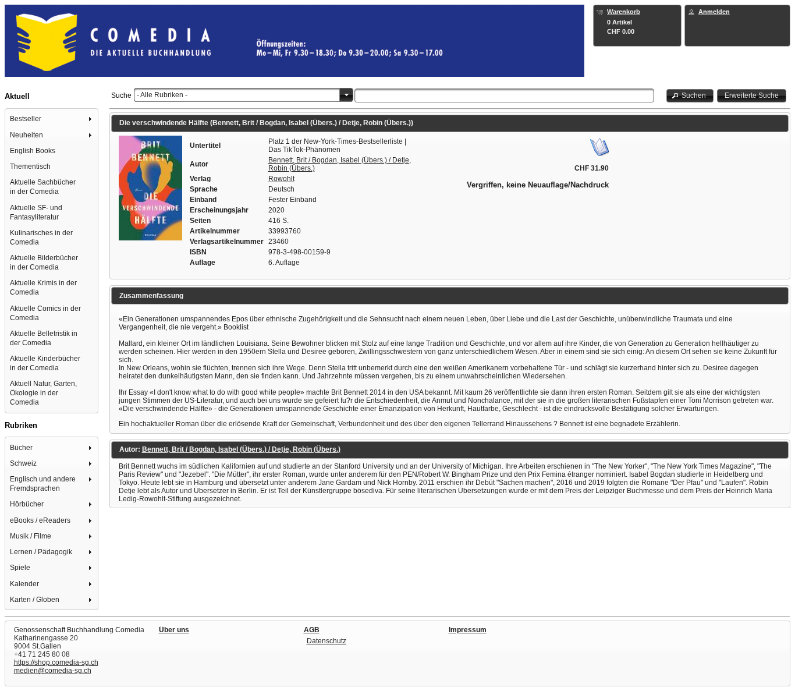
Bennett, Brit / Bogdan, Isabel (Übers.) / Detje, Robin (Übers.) (241, 449)
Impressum (468, 630)
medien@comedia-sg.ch (52, 671)
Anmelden (714, 11)
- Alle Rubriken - (162, 95)
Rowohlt (281, 179)
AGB (312, 630)
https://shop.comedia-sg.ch (56, 662)
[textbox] (504, 95)
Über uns (174, 630)
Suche (121, 95)
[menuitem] (52, 119)
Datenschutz (326, 641)
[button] (690, 95)
